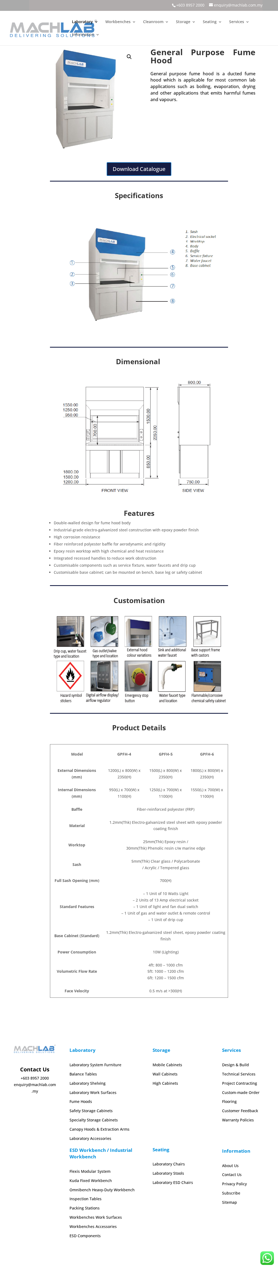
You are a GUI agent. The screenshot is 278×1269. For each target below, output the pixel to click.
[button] (129, 57)
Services (236, 22)
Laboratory (82, 22)
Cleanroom (153, 22)
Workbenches (118, 22)
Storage (183, 22)
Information (83, 35)
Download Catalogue (139, 169)
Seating (210, 22)
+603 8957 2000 (190, 5)
